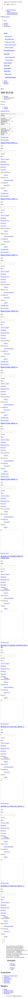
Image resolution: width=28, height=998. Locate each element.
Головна (6, 96)
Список (6, 107)
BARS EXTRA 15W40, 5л (9, 199)
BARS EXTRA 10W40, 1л (9, 479)
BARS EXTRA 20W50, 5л (9, 143)
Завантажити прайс (10, 77)
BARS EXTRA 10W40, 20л (9, 311)
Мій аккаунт (7, 993)
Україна (6, 175)
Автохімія (6, 54)
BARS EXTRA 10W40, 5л (9, 367)
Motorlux (6, 588)
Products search (4, 113)
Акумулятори (8, 63)
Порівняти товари (8, 990)
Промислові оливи (9, 47)
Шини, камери (8, 74)
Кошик (8, 11)
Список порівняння (12, 12)
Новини (12, 967)
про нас (22, 957)
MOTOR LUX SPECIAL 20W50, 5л (12, 727)
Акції (11, 969)
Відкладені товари (8, 992)
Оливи (5, 33)
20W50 (5, 190)
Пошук (2, 115)
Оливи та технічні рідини (10, 975)
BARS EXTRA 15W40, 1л (9, 255)
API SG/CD (7, 185)
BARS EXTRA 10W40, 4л (9, 423)
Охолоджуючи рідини (10, 57)
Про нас (12, 963)
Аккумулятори (8, 978)
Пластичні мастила (9, 50)
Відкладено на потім (12, 14)
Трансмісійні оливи (9, 39)
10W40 (5, 359)
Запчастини (7, 71)
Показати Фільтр (5, 111)
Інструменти (7, 68)
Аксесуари (7, 65)
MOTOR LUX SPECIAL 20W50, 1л (12, 886)
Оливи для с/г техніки (10, 42)
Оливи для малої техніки (10, 44)
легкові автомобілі (8, 180)
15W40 (5, 246)
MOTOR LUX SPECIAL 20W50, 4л (12, 806)
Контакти (12, 965)
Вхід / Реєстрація (11, 10)
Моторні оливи (8, 36)
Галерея (6, 108)
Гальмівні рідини (9, 60)
